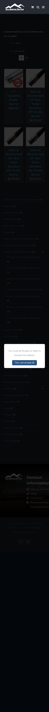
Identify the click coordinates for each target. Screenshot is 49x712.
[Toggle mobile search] (38, 7)
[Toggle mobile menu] (43, 7)
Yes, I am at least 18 (24, 363)
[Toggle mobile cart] (32, 7)
